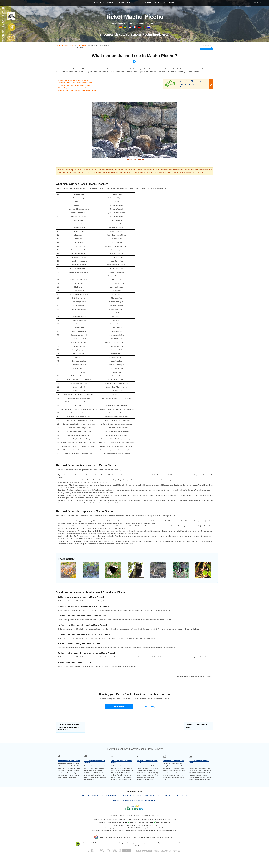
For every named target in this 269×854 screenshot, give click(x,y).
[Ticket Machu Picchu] (130, 28)
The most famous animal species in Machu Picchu (75, 83)
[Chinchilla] (158, 570)
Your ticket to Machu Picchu (69, 761)
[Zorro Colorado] (68, 570)
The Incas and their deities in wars (196, 726)
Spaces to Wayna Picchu (113, 795)
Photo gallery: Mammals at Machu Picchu (72, 88)
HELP (156, 3)
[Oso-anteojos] (136, 570)
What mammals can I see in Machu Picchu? (73, 80)
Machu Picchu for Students (178, 795)
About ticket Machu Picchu (116, 815)
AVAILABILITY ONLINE (126, 3)
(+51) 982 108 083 (137, 822)
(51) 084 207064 (114, 822)
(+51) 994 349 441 (163, 822)
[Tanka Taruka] (91, 570)
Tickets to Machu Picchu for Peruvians (135, 795)
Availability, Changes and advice (124, 800)
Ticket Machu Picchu (134, 16)
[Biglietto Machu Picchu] (144, 28)
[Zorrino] (113, 570)
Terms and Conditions (132, 815)
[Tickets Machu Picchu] (139, 28)
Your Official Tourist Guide (173, 761)
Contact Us (155, 815)
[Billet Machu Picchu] (134, 28)
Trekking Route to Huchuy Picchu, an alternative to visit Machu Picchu (68, 727)
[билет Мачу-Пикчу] (148, 28)
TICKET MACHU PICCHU (103, 3)
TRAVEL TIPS (167, 3)
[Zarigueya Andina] (181, 570)
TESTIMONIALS (145, 3)
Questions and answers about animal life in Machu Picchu (78, 90)
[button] (119, 706)
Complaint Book (145, 815)
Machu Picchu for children (158, 795)
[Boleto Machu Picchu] (120, 28)
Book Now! (261, 3)
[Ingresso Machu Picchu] (125, 28)
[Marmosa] (203, 570)
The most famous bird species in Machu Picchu (74, 85)
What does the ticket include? (146, 800)
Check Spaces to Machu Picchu (92, 795)
